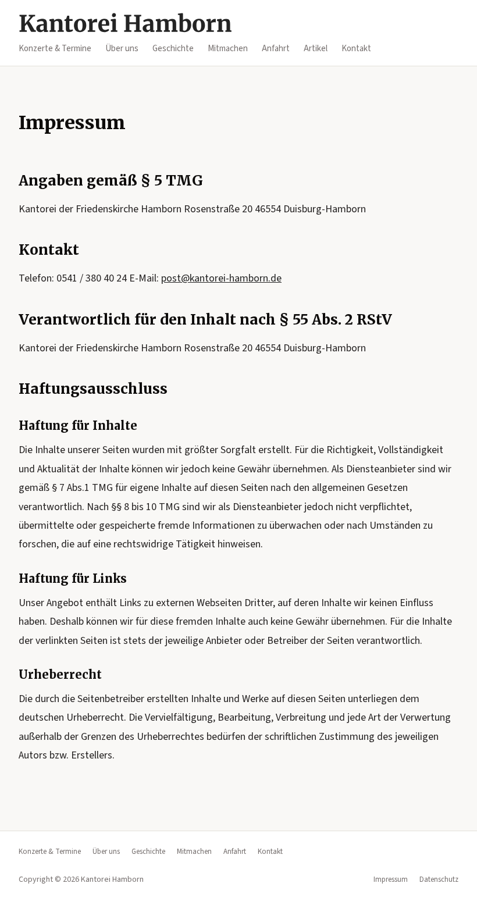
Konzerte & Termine (55, 48)
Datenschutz (438, 879)
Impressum (390, 879)
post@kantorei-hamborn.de (221, 278)
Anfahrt (276, 48)
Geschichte (173, 48)
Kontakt (356, 48)
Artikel (316, 48)
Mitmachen (228, 48)
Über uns (121, 48)
